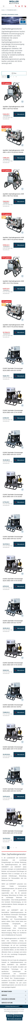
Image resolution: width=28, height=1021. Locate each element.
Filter (14, 73)
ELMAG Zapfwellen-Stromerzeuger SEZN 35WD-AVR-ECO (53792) (13, 537)
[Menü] (3, 6)
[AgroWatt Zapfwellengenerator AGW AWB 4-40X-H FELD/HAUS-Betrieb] (14, 136)
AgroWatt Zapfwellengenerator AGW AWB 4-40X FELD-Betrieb (13, 107)
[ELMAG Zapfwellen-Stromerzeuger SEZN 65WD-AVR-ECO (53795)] (14, 775)
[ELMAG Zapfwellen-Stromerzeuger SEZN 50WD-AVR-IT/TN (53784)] (14, 733)
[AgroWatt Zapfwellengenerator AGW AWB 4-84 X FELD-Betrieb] (14, 267)
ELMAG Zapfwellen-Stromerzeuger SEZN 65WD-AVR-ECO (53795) (13, 790)
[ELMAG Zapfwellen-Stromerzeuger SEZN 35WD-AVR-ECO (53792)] (14, 522)
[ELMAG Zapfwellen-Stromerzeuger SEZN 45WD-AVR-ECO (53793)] (14, 607)
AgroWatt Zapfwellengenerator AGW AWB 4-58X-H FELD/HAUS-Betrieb (13, 238)
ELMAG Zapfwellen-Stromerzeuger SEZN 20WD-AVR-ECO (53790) (13, 369)
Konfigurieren (18, 1016)
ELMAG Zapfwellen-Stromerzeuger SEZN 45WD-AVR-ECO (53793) (13, 622)
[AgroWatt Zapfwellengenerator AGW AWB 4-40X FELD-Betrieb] (14, 92)
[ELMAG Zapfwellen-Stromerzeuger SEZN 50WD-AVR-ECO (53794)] (14, 691)
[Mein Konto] (19, 6)
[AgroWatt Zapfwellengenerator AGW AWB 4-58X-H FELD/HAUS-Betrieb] (14, 223)
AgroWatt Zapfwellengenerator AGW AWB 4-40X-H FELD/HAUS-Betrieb (13, 151)
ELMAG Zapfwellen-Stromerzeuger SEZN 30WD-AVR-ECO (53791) (13, 453)
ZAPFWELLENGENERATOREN (10, 14)
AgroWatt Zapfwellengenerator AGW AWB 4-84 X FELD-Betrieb (13, 282)
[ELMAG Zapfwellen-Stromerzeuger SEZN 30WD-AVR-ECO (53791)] (14, 438)
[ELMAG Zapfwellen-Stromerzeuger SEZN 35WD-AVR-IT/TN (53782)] (14, 565)
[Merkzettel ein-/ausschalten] (22, 101)
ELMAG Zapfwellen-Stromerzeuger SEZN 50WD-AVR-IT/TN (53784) (13, 748)
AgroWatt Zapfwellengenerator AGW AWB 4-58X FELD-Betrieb (13, 195)
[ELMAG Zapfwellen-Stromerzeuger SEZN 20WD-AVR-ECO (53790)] (14, 354)
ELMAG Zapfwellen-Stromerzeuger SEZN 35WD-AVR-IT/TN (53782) (13, 580)
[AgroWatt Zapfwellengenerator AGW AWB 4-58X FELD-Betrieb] (14, 180)
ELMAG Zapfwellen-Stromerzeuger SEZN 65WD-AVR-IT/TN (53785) (13, 832)
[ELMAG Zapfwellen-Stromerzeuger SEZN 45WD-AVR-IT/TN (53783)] (14, 649)
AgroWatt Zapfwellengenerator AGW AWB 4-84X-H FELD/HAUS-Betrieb (13, 326)
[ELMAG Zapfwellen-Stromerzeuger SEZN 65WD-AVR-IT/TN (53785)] (14, 817)
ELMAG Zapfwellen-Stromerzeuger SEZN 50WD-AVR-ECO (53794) (13, 706)
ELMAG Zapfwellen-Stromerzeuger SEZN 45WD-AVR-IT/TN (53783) (13, 664)
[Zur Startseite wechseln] (14, 2)
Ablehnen (9, 1016)
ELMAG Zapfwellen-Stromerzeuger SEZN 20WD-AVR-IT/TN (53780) (13, 411)
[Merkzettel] (22, 6)
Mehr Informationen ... (14, 1012)
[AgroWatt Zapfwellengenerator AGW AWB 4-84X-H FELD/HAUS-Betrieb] (14, 311)
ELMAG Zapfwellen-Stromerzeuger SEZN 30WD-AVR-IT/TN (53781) (13, 495)
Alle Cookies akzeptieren (14, 1019)
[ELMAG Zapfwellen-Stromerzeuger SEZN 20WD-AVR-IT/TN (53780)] (14, 396)
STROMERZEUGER (11, 10)
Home (3, 10)
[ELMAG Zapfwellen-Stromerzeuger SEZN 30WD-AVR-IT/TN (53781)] (14, 480)
